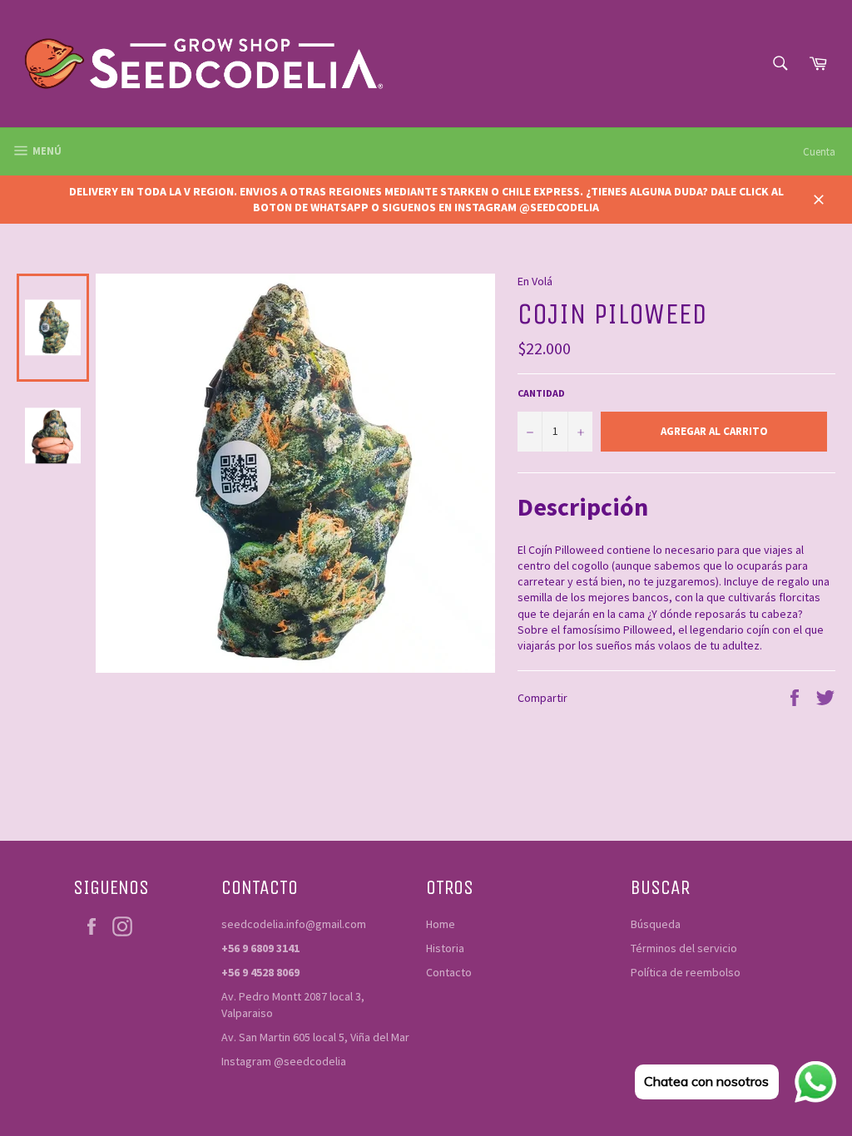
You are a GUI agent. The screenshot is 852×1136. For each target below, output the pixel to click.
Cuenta (819, 152)
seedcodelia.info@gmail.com (293, 923)
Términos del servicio (684, 948)
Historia (445, 948)
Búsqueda (656, 923)
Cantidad (541, 393)
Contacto (449, 972)
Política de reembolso (686, 972)
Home (440, 923)
